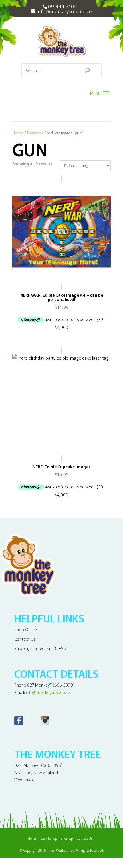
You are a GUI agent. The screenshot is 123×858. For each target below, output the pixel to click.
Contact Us (24, 639)
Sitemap (67, 838)
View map (23, 780)
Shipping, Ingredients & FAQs (41, 648)
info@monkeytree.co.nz (48, 692)
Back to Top (49, 838)
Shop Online (25, 629)
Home (17, 132)
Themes (34, 132)
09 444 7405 (62, 6)
